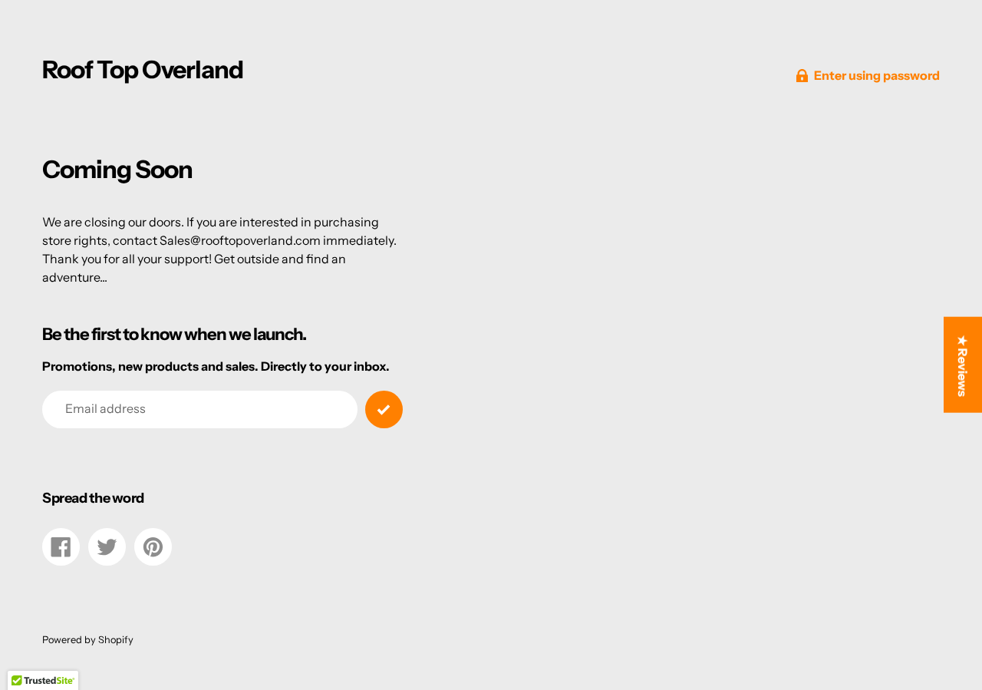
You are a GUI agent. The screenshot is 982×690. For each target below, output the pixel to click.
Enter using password (877, 75)
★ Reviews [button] (962, 365)
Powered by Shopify (87, 639)
